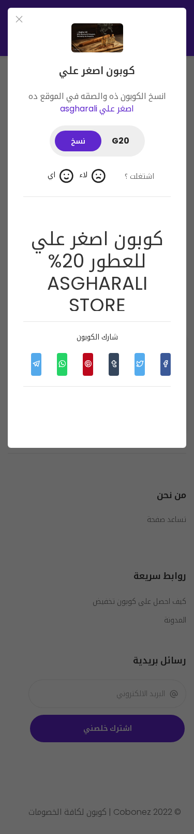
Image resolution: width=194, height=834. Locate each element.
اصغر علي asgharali (97, 109)
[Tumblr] (114, 364)
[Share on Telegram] (36, 364)
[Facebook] (165, 364)
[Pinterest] (88, 364)
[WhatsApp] (62, 364)
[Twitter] (140, 364)
